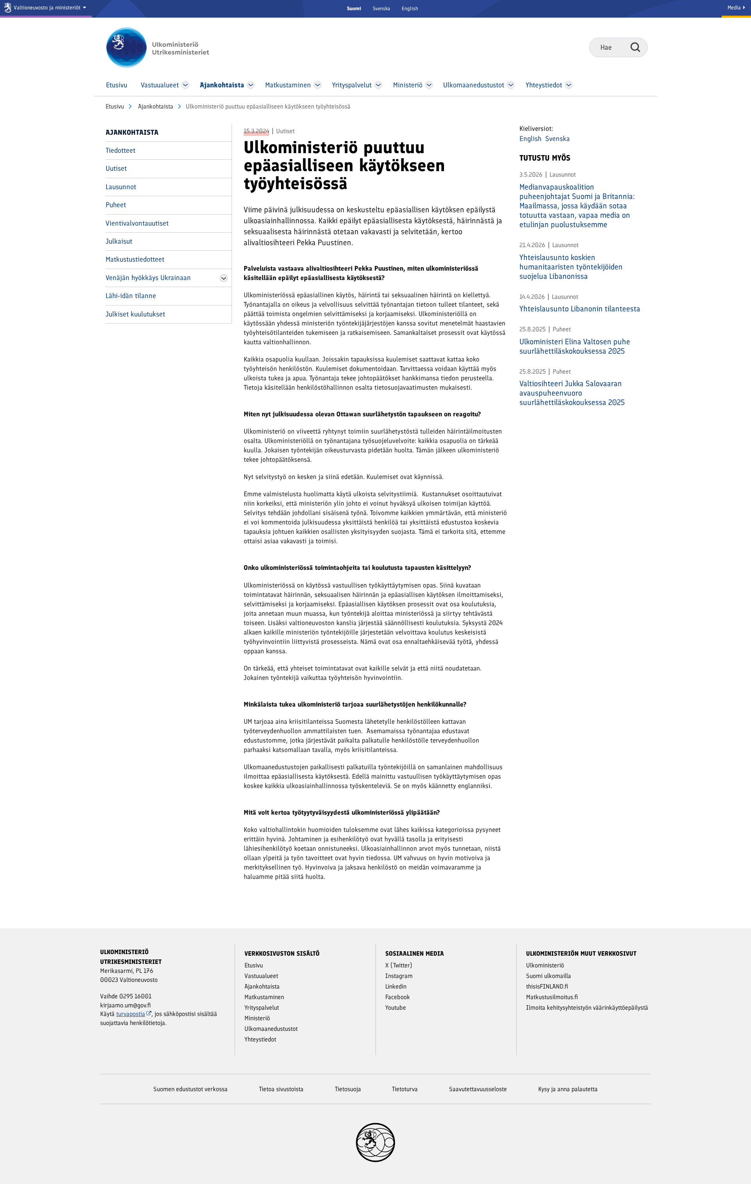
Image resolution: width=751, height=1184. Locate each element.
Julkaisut (119, 241)
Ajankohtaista (155, 106)
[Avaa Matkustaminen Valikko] (317, 85)
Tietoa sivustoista (281, 1089)
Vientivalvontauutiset (137, 223)
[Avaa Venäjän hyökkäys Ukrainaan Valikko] (224, 278)
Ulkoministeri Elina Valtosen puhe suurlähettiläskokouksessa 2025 (574, 346)
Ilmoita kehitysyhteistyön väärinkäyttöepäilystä (587, 1007)
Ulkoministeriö (545, 965)
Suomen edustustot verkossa (190, 1089)
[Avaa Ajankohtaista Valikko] (250, 85)
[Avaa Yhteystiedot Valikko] (568, 85)
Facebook (397, 997)
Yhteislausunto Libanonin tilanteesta (579, 308)
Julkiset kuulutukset (135, 314)
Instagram (399, 976)
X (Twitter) (398, 965)
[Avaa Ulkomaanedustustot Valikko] (511, 85)
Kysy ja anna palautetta (568, 1089)
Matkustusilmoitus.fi (552, 997)
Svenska (381, 8)
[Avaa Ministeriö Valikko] (429, 85)
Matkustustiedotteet (135, 259)
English (410, 8)
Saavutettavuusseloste (478, 1089)
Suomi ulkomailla (548, 976)
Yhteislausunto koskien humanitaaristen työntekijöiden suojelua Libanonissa (571, 267)
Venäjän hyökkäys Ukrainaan (148, 277)
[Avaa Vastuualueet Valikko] (185, 85)
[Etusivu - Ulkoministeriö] (169, 47)
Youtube (395, 1007)
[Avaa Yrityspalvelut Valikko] (378, 85)
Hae (635, 47)
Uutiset (116, 168)
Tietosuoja (348, 1089)
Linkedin (395, 986)
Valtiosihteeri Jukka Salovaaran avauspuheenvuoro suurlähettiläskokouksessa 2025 (572, 393)
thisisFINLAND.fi (547, 986)
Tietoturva (405, 1089)
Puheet (116, 205)
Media (735, 7)
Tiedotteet (120, 150)
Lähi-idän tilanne (131, 295)
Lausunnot (121, 187)
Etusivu (115, 106)
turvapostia (130, 1014)
